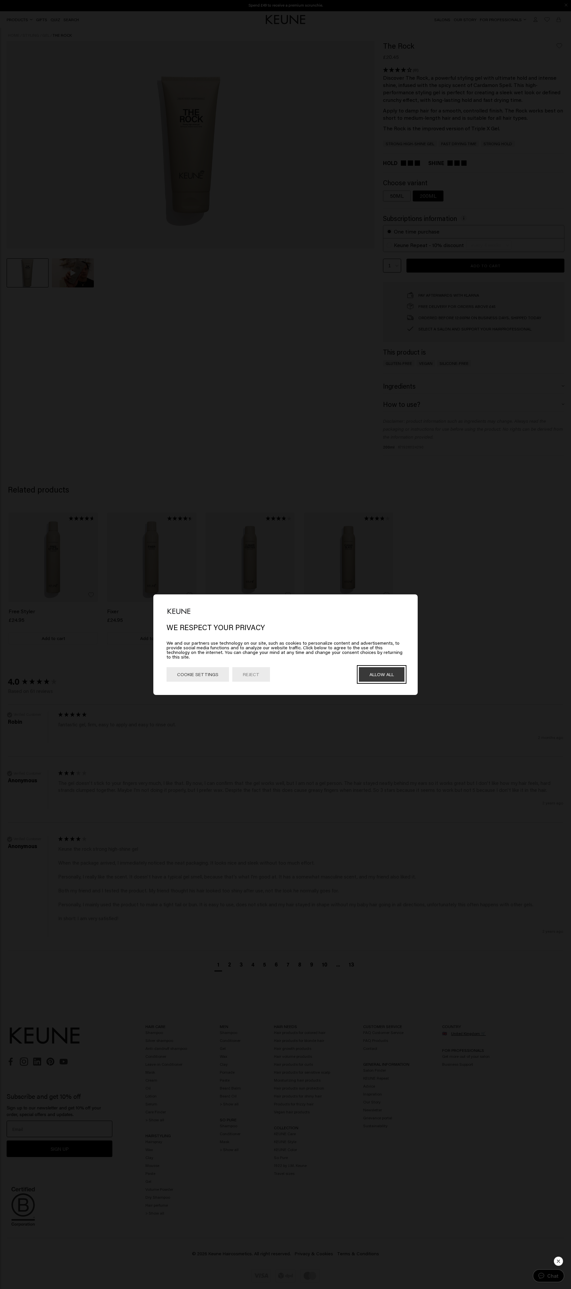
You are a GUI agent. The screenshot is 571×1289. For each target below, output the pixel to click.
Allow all (381, 674)
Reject (251, 674)
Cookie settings (197, 674)
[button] (558, 1261)
